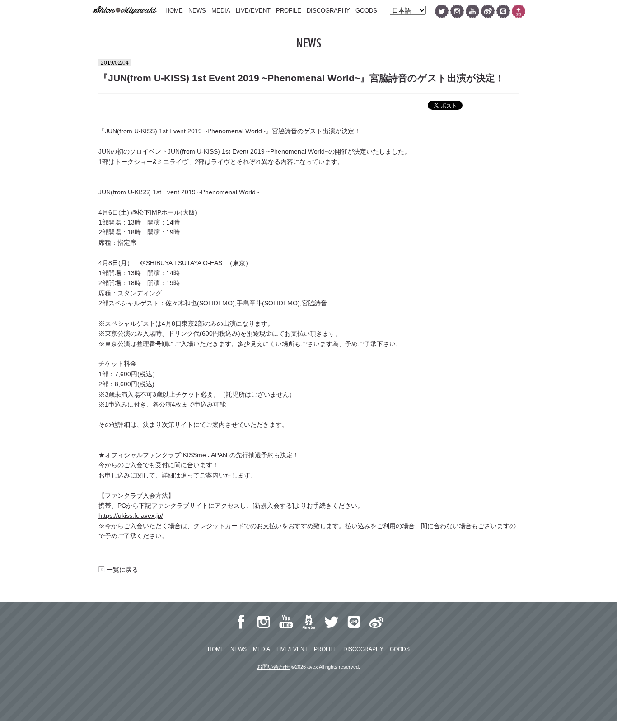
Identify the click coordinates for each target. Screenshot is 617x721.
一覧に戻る (121, 569)
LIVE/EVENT (253, 10)
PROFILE (288, 10)
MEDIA (220, 10)
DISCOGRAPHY (328, 10)
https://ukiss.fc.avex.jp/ (130, 515)
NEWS (197, 10)
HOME (174, 10)
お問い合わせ (273, 667)
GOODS (366, 10)
